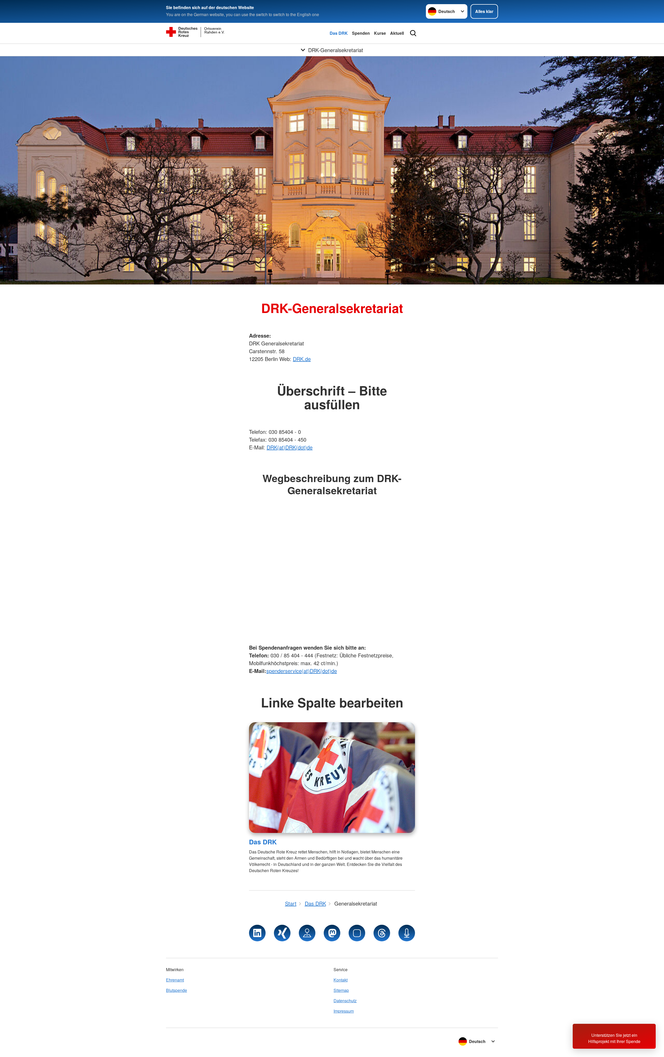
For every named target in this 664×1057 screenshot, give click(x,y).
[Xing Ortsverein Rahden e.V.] (282, 933)
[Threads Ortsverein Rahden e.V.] (382, 933)
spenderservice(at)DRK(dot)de (301, 670)
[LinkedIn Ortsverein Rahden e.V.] (257, 933)
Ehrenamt (175, 980)
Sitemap (341, 990)
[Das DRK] (332, 777)
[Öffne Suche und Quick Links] (413, 33)
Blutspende (176, 990)
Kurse (380, 33)
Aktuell (397, 33)
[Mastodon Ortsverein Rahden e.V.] (332, 933)
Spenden (361, 33)
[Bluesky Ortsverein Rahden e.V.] (357, 933)
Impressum (344, 1011)
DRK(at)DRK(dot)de (290, 447)
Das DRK (339, 33)
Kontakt (341, 980)
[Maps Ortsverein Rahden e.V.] (307, 933)
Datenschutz (345, 1001)
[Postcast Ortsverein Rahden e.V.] (406, 933)
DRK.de (302, 359)
